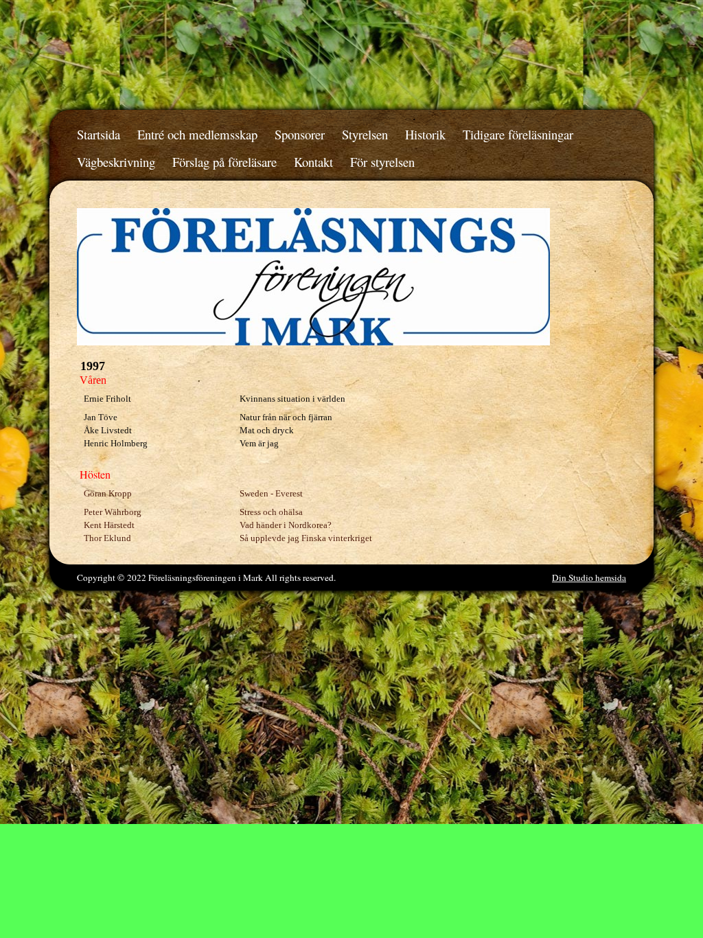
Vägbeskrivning (116, 161)
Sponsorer (300, 134)
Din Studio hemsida (589, 577)
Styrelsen (365, 134)
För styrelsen (382, 161)
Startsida (98, 134)
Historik (425, 134)
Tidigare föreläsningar (518, 134)
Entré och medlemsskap (197, 134)
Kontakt (313, 161)
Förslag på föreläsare (224, 161)
